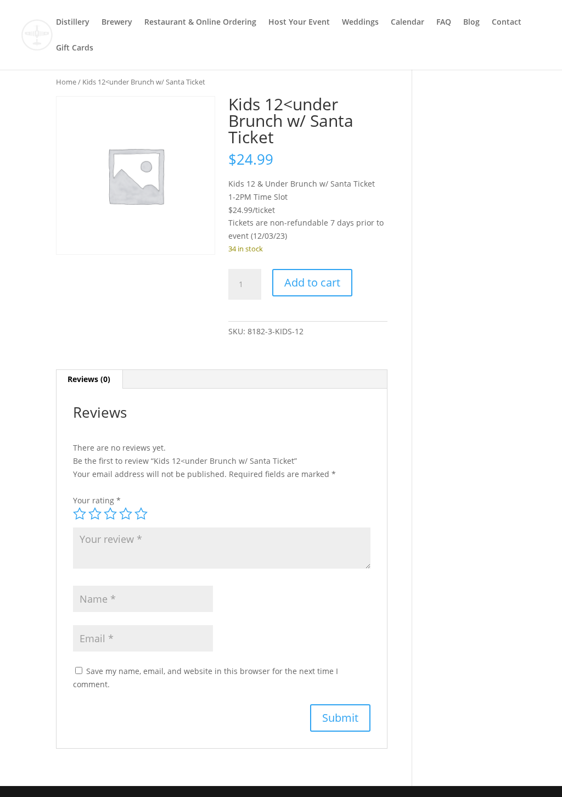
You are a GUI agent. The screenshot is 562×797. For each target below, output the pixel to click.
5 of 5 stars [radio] (141, 513)
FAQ (443, 22)
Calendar (407, 22)
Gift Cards (74, 48)
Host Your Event (299, 22)
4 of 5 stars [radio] (125, 513)
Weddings (360, 22)
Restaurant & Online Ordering (200, 22)
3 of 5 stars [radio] (110, 513)
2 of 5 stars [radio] (95, 513)
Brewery (117, 22)
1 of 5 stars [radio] (79, 513)
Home (66, 82)
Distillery (72, 22)
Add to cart (312, 282)
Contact (506, 22)
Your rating (97, 500)
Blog (471, 22)
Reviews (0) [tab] (89, 379)
